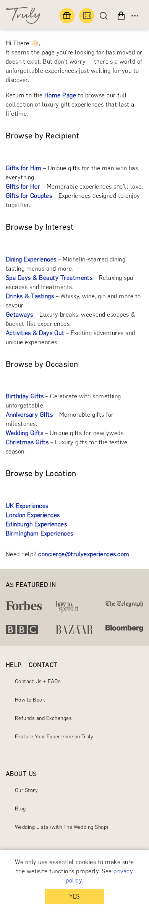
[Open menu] (134, 15)
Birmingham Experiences (39, 533)
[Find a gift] (66, 15)
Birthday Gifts (25, 396)
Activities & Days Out (35, 333)
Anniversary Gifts (29, 414)
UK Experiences (27, 505)
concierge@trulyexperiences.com (83, 554)
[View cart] (121, 15)
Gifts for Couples (29, 195)
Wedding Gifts (24, 433)
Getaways (19, 314)
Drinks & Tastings (30, 296)
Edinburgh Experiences (36, 524)
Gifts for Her (23, 186)
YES (74, 896)
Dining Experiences (31, 259)
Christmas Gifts (27, 442)
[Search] (105, 15)
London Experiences (33, 515)
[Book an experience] (86, 15)
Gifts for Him (23, 168)
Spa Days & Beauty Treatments (49, 277)
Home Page (60, 95)
